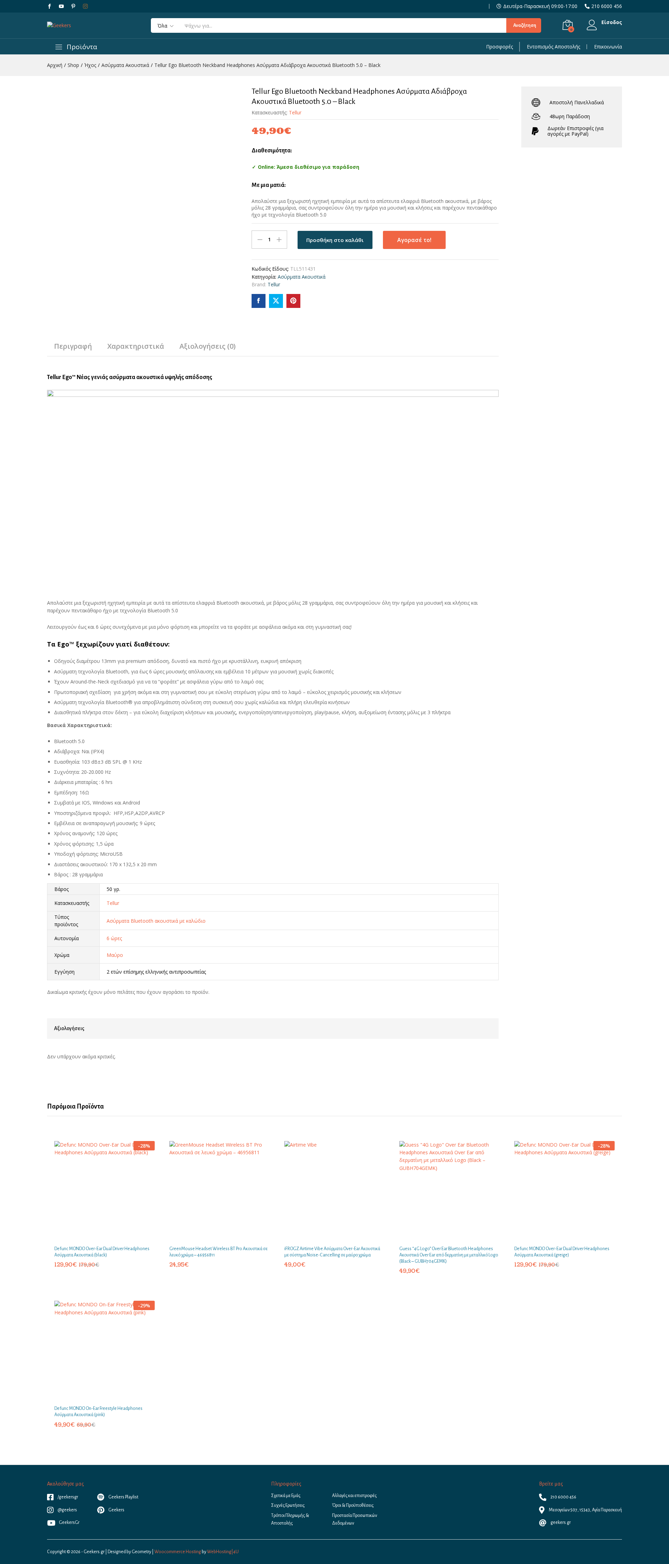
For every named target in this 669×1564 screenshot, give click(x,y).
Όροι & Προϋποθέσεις (353, 1505)
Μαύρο (115, 955)
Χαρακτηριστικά (135, 346)
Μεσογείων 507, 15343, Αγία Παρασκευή (585, 1510)
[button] (96, 1237)
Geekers (116, 1510)
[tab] (73, 349)
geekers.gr (560, 1522)
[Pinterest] (73, 6)
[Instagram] (85, 6)
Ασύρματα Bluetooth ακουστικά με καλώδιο (156, 920)
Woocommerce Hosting (177, 1551)
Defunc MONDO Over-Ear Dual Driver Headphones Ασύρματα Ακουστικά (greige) (561, 1251)
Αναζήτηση (524, 25)
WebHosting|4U (223, 1551)
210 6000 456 (606, 6)
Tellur (295, 112)
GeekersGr (69, 1522)
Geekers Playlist (123, 1497)
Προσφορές (499, 46)
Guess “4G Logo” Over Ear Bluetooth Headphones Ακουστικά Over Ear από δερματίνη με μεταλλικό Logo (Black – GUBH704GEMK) (448, 1255)
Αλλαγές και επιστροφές (354, 1495)
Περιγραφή (73, 346)
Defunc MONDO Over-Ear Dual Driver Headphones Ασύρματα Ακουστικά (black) (101, 1251)
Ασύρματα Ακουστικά (301, 276)
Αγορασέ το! (414, 240)
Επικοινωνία (608, 46)
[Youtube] (61, 6)
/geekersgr (67, 1497)
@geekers (67, 1510)
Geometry (141, 1551)
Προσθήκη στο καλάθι (335, 239)
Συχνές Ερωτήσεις (288, 1505)
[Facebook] (49, 6)
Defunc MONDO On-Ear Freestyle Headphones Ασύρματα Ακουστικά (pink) (98, 1411)
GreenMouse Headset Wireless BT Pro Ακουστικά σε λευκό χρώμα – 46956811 (218, 1251)
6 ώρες (114, 938)
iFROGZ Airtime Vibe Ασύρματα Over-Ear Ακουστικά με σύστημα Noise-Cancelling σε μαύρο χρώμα (332, 1251)
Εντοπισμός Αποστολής (553, 46)
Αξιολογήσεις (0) (207, 346)
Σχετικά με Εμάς (285, 1495)
